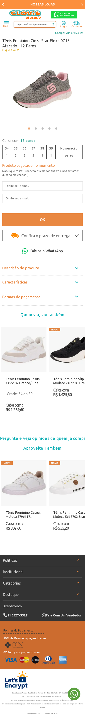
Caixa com (18, 140)
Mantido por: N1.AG (51, 713)
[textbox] (35, 24)
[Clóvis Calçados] (26, 14)
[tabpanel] (42, 89)
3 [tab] (42, 128)
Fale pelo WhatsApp (46, 251)
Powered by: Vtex (33, 713)
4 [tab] (49, 128)
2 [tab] (36, 128)
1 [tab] (29, 128)
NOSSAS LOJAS (42, 4)
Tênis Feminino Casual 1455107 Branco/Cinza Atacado (23, 381)
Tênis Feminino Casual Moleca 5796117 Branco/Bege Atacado (23, 514)
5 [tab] (56, 128)
